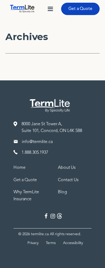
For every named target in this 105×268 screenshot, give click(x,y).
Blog (62, 192)
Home (19, 167)
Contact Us (68, 180)
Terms (51, 243)
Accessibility (73, 243)
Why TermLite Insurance (26, 195)
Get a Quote (80, 8)
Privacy (32, 243)
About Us (67, 167)
